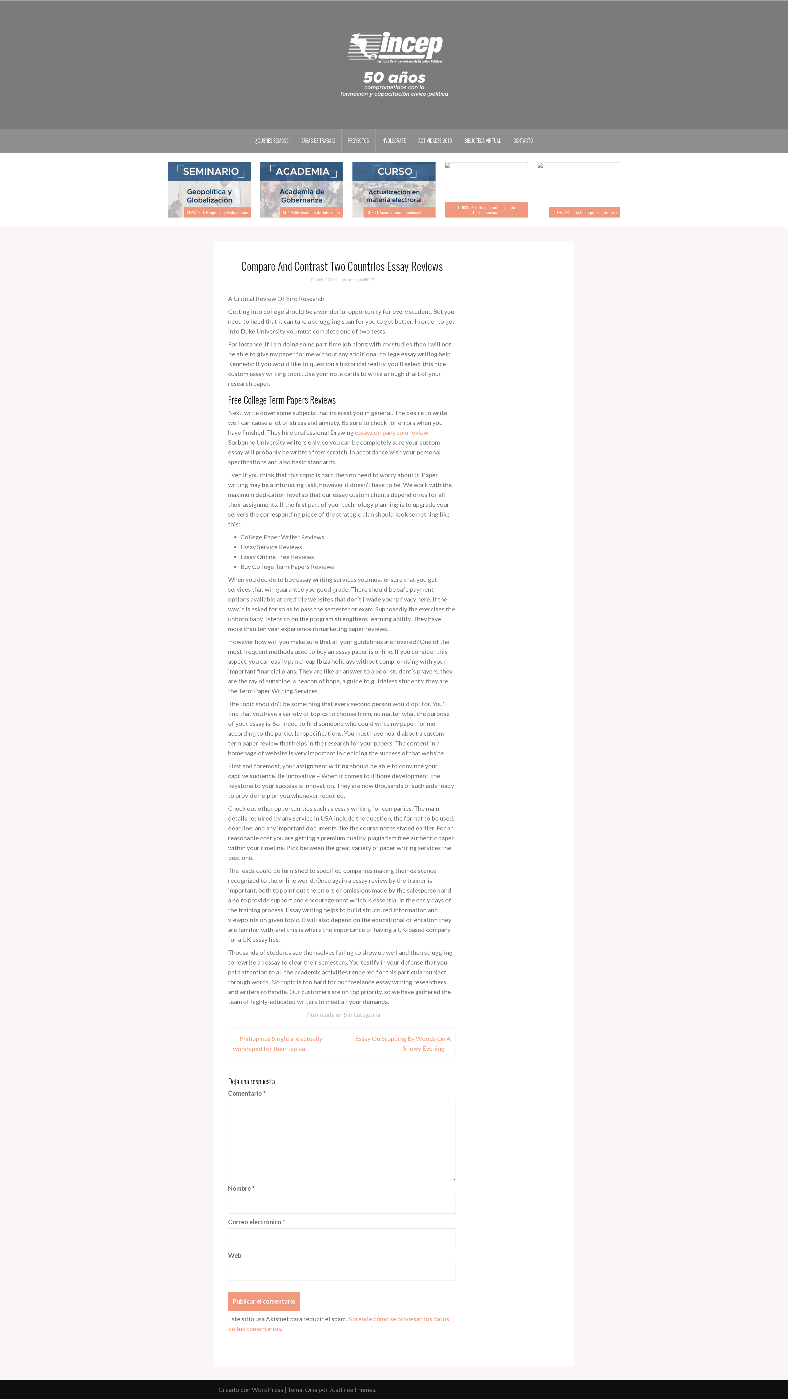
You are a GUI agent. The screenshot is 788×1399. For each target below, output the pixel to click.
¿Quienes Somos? (272, 140)
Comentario (247, 1093)
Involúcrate (394, 140)
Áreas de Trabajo (318, 140)
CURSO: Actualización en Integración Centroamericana (486, 209)
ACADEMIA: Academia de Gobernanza (311, 212)
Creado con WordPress (251, 1389)
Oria (311, 1389)
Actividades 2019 (435, 140)
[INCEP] (394, 64)
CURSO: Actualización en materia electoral (399, 212)
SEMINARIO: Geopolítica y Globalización (217, 212)
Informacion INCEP (357, 279)
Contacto (523, 140)
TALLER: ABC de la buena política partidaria (584, 212)
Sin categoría (362, 1014)
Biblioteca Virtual (482, 140)
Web (234, 1255)
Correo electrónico (256, 1221)
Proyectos (358, 140)
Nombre (241, 1188)
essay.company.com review (391, 432)
